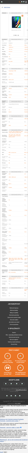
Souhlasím (21, 419)
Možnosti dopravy (14, 308)
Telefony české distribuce (14, 342)
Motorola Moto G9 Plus (16, 30)
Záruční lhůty (14, 344)
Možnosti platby (14, 310)
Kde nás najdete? (14, 339)
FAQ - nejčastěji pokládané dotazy (14, 335)
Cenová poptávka (14, 324)
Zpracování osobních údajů (14, 317)
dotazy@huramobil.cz (21, 390)
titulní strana (7, 7)
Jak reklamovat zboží (14, 322)
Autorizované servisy (14, 337)
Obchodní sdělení (14, 319)
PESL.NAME (18, 403)
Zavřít (1, 452)
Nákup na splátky (14, 312)
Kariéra (14, 332)
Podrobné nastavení (13, 419)
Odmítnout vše (3, 419)
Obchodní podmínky (14, 315)
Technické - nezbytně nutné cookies (9, 421)
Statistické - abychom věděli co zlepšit (10, 427)
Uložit (5, 452)
